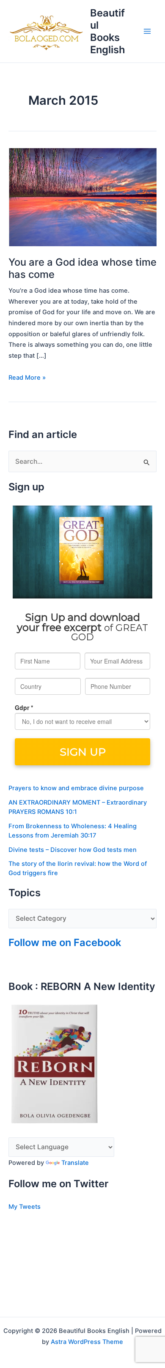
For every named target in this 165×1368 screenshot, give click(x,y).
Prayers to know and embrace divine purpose (76, 788)
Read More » (27, 377)
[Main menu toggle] (147, 31)
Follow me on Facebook (64, 942)
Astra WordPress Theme (87, 1342)
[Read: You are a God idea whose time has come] (82, 196)
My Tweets (24, 1206)
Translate (75, 1163)
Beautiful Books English (107, 31)
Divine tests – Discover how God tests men (72, 850)
